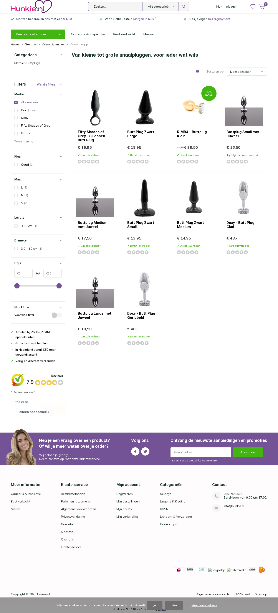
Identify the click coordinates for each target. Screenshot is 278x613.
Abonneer (248, 452)
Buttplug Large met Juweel (94, 315)
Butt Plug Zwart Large (140, 134)
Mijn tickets (124, 509)
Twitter (145, 451)
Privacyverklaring (73, 517)
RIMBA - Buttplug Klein (192, 134)
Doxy (24, 118)
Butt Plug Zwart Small (140, 224)
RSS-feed (243, 594)
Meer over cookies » (204, 605)
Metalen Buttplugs (27, 63)
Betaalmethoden (73, 494)
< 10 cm (29, 226)
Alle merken (29, 102)
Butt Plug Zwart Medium (190, 224)
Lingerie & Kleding (172, 501)
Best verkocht (124, 34)
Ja (154, 605)
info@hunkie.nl (234, 506)
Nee (174, 605)
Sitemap (261, 594)
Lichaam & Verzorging (176, 517)
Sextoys (165, 494)
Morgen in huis (143, 19)
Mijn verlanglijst (127, 517)
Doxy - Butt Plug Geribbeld (141, 315)
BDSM (164, 509)
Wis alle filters (46, 84)
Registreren (124, 494)
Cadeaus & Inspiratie (88, 34)
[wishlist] (252, 6)
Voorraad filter (24, 315)
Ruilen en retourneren (76, 501)
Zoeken (184, 6)
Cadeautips (168, 524)
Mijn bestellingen (128, 501)
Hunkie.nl (43, 594)
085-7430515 (233, 494)
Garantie (67, 524)
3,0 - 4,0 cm (31, 249)
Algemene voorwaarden (78, 509)
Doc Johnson (30, 110)
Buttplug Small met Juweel (243, 134)
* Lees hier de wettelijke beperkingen (194, 460)
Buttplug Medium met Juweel (93, 224)
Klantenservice (89, 459)
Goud (27, 165)
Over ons (67, 539)
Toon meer (22, 141)
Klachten (67, 532)
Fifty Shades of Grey (35, 125)
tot (36, 273)
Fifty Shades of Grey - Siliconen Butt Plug (91, 136)
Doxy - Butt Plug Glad (240, 224)
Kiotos (25, 133)
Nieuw (148, 34)
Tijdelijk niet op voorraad (242, 155)
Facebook (135, 451)
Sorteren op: (215, 71)
